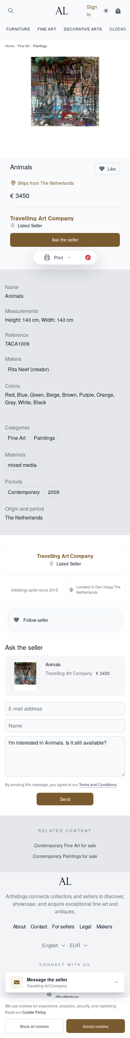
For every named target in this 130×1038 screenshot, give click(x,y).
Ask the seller (65, 239)
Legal (86, 926)
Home (9, 45)
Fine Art (24, 45)
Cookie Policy (34, 1012)
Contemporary (24, 492)
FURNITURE (18, 28)
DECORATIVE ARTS (83, 28)
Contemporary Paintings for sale (65, 856)
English (50, 945)
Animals (53, 664)
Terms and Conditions (97, 784)
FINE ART (47, 28)
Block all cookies (34, 1026)
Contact (39, 926)
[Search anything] (10, 10)
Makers (104, 926)
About (19, 926)
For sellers (63, 926)
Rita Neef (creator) (28, 369)
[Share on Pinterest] (88, 257)
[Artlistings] (63, 10)
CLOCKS (118, 28)
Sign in (92, 10)
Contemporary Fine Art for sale (65, 845)
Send (65, 799)
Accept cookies (96, 1026)
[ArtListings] (65, 881)
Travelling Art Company (42, 218)
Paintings (44, 437)
